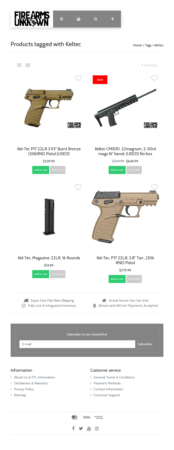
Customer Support (107, 395)
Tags (148, 45)
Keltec (158, 45)
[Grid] (28, 65)
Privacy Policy (24, 389)
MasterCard (74, 417)
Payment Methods (107, 383)
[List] (21, 65)
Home (137, 45)
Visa (86, 417)
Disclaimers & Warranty (31, 383)
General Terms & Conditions (114, 377)
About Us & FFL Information (34, 377)
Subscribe (145, 344)
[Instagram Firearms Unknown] (98, 429)
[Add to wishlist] (78, 79)
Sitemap (20, 395)
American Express (98, 417)
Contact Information (108, 389)
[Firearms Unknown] (32, 19)
